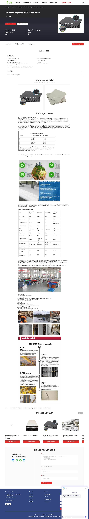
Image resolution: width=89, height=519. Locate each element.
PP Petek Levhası (47, 494)
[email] (13, 460)
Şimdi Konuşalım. (10, 23)
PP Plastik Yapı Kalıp (16, 408)
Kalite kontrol (31, 499)
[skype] (24, 460)
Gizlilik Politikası (51, 514)
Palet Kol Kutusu (47, 496)
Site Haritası (37, 514)
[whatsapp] (17, 460)
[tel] (28, 460)
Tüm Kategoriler (47, 501)
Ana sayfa (7, 7)
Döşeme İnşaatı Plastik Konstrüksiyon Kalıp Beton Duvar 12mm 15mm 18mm (34, 437)
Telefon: (43, 475)
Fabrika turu (31, 496)
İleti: (43, 453)
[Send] (86, 516)
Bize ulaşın (31, 501)
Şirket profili (31, 494)
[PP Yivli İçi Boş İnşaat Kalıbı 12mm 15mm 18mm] (71, 23)
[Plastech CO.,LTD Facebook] (6, 504)
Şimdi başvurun (46, 482)
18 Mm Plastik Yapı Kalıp (44, 408)
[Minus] (86, 488)
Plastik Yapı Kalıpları (19, 7)
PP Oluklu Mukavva (47, 499)
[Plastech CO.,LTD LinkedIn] (9, 504)
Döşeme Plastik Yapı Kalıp (30, 408)
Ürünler (12, 7)
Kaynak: (43, 469)
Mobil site (43, 514)
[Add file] (63, 516)
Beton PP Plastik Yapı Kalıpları (54, 435)
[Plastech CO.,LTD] (9, 2)
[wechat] (20, 460)
